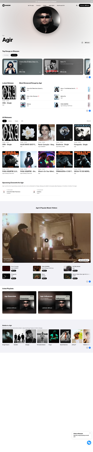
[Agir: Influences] (55, 302)
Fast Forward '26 (60, 5)
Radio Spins (51, 5)
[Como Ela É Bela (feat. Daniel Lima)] (35, 89)
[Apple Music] (4, 107)
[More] (49, 89)
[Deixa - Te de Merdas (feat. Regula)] (69, 89)
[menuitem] (31, 5)
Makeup (29, 104)
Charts (44, 5)
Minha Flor (63, 96)
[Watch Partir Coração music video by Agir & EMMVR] (46, 240)
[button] (90, 433)
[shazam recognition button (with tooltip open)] (89, 442)
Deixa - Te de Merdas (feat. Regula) (69, 88)
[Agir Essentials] (19, 302)
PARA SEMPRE (64, 104)
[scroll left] (87, 77)
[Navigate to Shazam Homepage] (6, 5)
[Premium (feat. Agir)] (90, 97)
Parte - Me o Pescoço (32, 96)
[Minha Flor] (69, 97)
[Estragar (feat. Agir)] (90, 104)
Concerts (38, 5)
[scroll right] (90, 77)
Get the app (31, 5)
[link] (83, 260)
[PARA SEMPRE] (69, 104)
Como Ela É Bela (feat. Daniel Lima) (35, 88)
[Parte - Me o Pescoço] (35, 97)
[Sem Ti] (90, 89)
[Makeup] (35, 104)
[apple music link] (87, 42)
